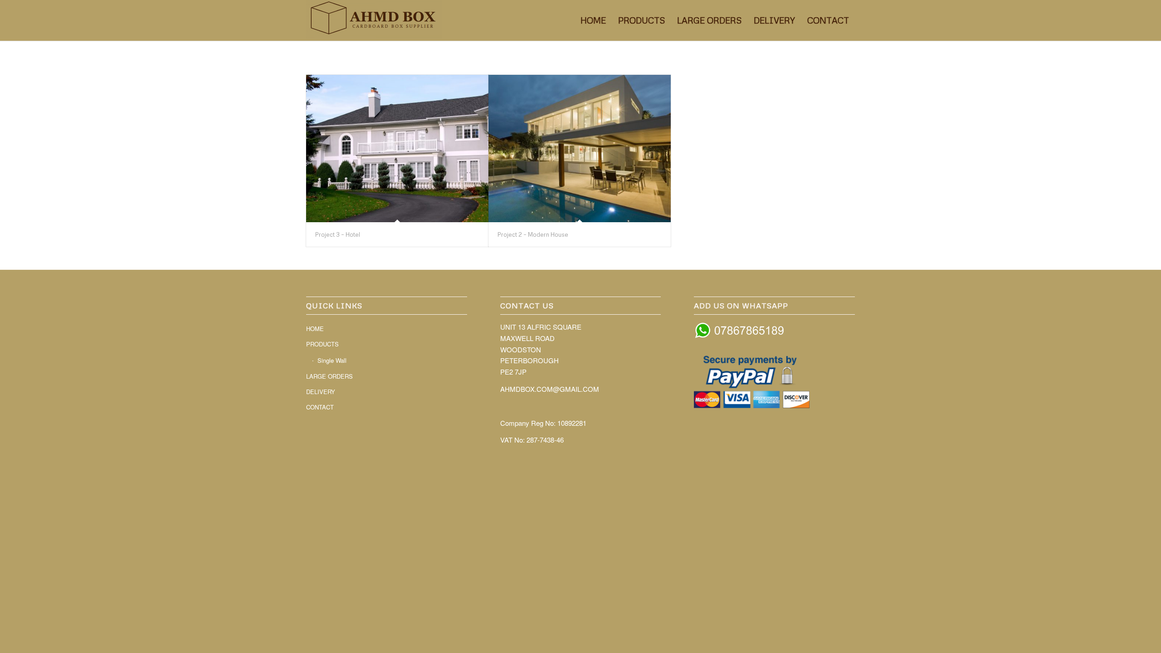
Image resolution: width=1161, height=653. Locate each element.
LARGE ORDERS (329, 376)
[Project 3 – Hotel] (397, 148)
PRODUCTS (322, 344)
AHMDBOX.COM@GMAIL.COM (549, 389)
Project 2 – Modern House (533, 234)
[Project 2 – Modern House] (579, 148)
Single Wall (331, 360)
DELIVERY (320, 391)
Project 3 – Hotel (337, 234)
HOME (315, 328)
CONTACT (320, 407)
